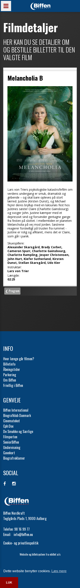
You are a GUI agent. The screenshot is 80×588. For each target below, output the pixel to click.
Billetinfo (9, 364)
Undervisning (11, 447)
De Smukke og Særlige (18, 431)
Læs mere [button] (59, 571)
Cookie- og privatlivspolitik (20, 543)
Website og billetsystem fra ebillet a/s (40, 554)
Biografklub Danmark (17, 415)
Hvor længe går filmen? (18, 358)
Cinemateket (11, 420)
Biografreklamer (14, 458)
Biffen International (15, 410)
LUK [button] (9, 582)
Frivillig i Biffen (13, 385)
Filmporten (10, 436)
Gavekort (9, 452)
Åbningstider (11, 369)
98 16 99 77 (22, 529)
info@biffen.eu (23, 534)
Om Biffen (9, 380)
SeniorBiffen (11, 442)
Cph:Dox (8, 426)
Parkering (9, 374)
